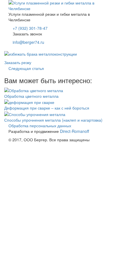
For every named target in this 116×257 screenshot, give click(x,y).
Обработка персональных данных (39, 125)
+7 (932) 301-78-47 (30, 28)
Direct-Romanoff (74, 131)
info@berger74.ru (28, 42)
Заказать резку (17, 62)
